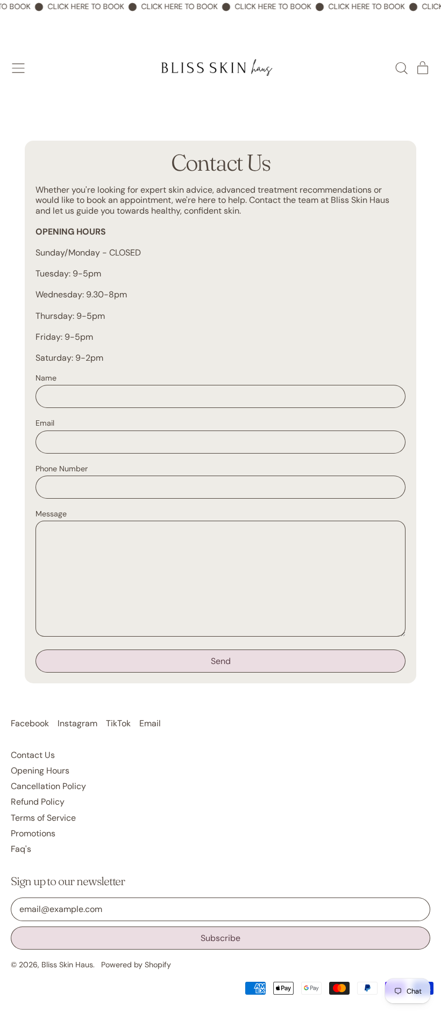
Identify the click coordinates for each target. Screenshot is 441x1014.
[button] (401, 68)
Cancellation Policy (48, 786)
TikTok (118, 723)
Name (45, 378)
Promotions (33, 833)
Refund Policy (38, 801)
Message (51, 514)
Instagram (77, 723)
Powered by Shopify (136, 964)
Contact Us (33, 755)
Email (44, 423)
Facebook (30, 723)
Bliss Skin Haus (67, 964)
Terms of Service (43, 817)
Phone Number (61, 468)
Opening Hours (40, 770)
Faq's (21, 849)
